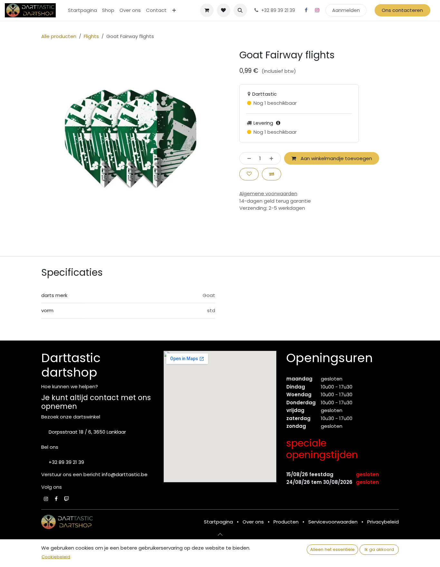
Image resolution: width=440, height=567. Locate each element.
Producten (286, 521)
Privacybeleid (383, 521)
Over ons (253, 521)
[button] (240, 10)
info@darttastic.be (125, 474)
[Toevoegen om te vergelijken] (271, 174)
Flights (91, 36)
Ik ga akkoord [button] (379, 549)
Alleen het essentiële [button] (332, 549)
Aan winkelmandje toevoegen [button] (335, 158)
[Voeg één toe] (273, 158)
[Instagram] (317, 10)
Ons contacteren (402, 10)
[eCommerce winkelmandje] (207, 10)
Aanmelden (346, 10)
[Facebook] (306, 10)
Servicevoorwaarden (333, 521)
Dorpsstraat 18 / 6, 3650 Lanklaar (87, 431)
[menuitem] (82, 10)
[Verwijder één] (247, 158)
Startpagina (218, 521)
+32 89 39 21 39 (66, 462)
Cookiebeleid (56, 557)
